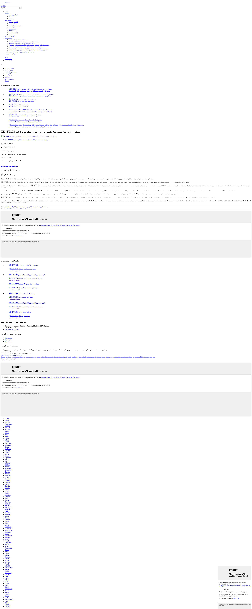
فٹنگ (11, 34)
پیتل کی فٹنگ (6, 357)
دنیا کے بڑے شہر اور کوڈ (18, 39)
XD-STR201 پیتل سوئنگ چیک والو (21, 101)
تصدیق (11, 18)
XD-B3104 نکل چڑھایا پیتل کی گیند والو (25, 121)
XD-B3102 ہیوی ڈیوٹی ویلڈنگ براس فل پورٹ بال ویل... (30, 126)
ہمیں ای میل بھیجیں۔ (9, 166)
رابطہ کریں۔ (10, 54)
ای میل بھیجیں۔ (7, 360)
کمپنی (7, 13)
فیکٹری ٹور (13, 15)
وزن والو (109, 357)
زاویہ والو (13, 32)
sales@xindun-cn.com (12, 329)
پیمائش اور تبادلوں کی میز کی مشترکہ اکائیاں (28, 50)
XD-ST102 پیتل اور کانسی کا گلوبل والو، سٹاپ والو (26, 206)
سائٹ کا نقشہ (6, 355)
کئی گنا (12, 27)
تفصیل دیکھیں (14, 270)
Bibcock (11, 30)
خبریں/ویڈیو (10, 36)
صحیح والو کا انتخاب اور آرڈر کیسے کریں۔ (26, 46)
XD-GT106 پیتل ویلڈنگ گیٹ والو (23, 265)
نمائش (11, 16)
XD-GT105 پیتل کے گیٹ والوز (22, 293)
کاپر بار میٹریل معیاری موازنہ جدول (24, 41)
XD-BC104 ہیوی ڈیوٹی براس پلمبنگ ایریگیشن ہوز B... (30, 96)
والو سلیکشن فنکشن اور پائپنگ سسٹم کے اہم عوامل (29, 45)
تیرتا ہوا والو (15, 25)
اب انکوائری (6, 351)
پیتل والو (13, 23)
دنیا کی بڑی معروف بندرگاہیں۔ (21, 52)
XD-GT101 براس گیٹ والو (18, 106)
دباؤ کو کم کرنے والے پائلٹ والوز (91, 357)
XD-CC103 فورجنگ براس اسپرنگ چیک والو (27, 274)
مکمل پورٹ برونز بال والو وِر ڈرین (26, 357)
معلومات (8, 38)
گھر (6, 11)
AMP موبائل (17, 355)
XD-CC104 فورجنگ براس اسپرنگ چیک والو (27, 303)
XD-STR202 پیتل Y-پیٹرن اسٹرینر (24, 284)
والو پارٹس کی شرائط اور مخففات (22, 43)
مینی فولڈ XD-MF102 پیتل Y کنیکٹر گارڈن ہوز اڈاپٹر (30, 111)
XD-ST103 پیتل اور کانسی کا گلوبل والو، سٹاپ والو (29, 91)
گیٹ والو (12, 29)
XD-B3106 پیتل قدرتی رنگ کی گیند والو (24, 116)
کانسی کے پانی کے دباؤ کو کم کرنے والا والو (58, 357)
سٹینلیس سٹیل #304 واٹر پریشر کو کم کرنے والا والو (134, 357)
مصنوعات (8, 20)
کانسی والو (13, 22)
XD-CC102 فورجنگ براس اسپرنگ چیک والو (21, 208)
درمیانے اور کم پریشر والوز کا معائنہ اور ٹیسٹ (28, 48)
